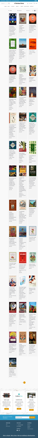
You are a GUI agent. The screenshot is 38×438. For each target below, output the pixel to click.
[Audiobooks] (19, 395)
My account (8, 426)
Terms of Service (30, 428)
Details (19, 408)
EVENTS (22, 6)
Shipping (28, 426)
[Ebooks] (31, 395)
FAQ (6, 424)
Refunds (28, 424)
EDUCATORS (26, 6)
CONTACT (32, 6)
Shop (6, 408)
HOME (5, 6)
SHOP (9, 6)
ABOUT (17, 6)
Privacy (28, 427)
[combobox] (5, 3)
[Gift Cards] (6, 395)
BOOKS (13, 6)
